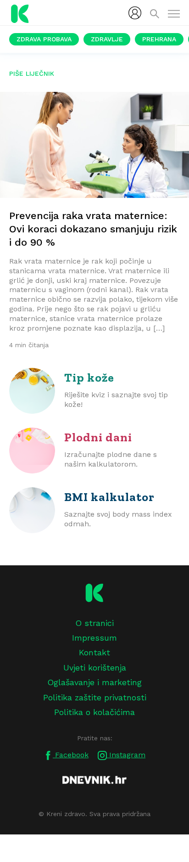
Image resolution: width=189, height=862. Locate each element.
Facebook (71, 754)
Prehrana (159, 39)
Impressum (94, 637)
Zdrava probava (44, 39)
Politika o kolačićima (94, 712)
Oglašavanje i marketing (94, 682)
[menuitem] (135, 13)
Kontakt (94, 652)
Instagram (126, 754)
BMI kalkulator (109, 497)
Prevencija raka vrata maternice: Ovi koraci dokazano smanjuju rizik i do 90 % (93, 229)
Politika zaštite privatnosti (94, 697)
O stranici (94, 623)
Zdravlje (107, 39)
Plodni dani (98, 437)
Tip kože (89, 377)
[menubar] (135, 13)
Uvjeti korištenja (94, 667)
